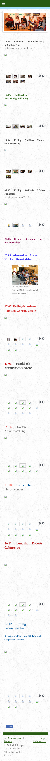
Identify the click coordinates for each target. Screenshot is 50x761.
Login (43, 738)
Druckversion (14, 738)
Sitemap (8, 741)
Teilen (10, 727)
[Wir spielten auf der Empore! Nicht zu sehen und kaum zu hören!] (25, 275)
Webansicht (39, 741)
